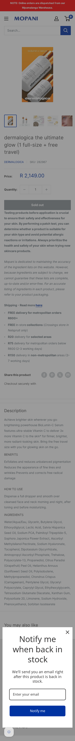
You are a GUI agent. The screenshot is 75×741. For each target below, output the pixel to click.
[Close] (67, 632)
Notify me (37, 711)
